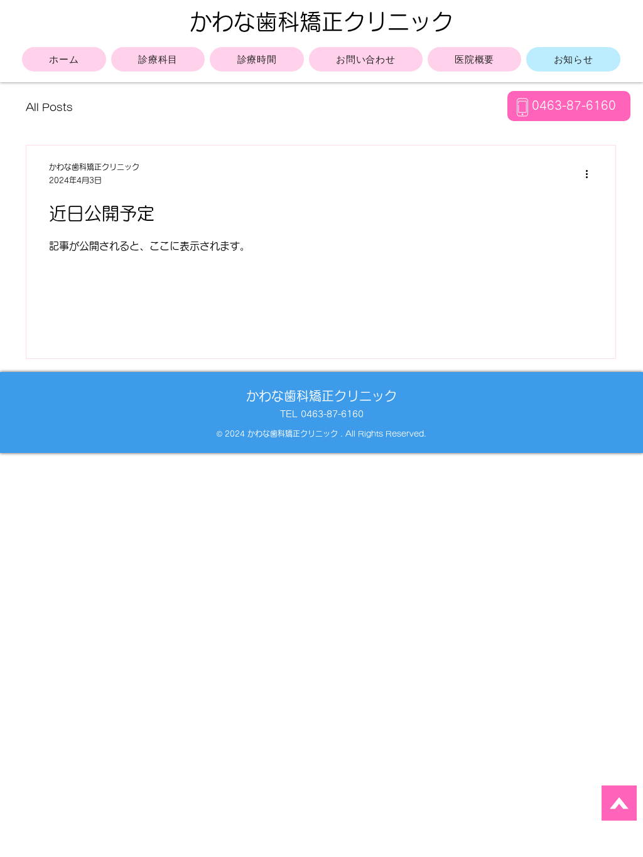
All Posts (49, 107)
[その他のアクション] (590, 174)
